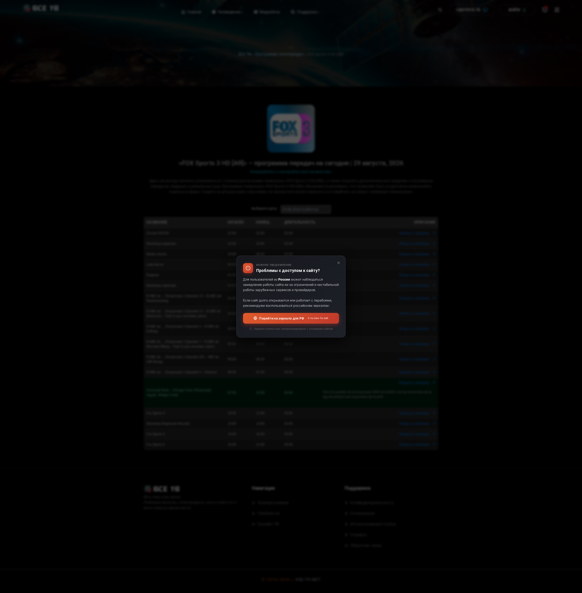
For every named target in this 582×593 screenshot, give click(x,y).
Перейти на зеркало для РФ (293, 318)
